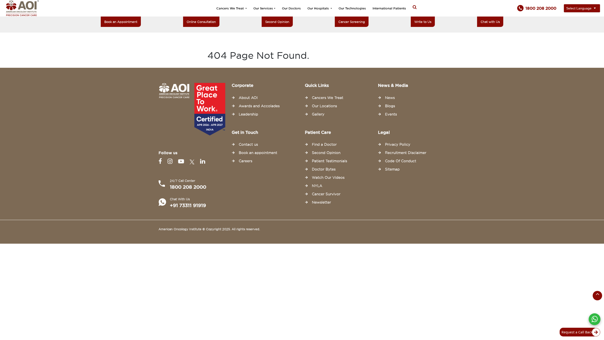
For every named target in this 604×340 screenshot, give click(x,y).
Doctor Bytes (324, 169)
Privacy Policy (397, 144)
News (390, 98)
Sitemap (392, 169)
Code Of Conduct (400, 161)
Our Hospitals (318, 8)
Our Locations (324, 106)
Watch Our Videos (328, 177)
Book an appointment (258, 153)
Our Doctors (291, 8)
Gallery (318, 114)
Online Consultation (201, 21)
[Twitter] (193, 161)
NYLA (317, 186)
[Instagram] (171, 161)
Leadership (248, 114)
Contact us (248, 144)
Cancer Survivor (326, 194)
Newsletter (321, 202)
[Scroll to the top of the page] (597, 295)
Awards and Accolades (259, 106)
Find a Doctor (324, 144)
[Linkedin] (202, 161)
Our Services (263, 8)
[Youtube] (182, 161)
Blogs (390, 106)
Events (391, 114)
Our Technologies (352, 8)
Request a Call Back (577, 332)
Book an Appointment (120, 21)
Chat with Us (490, 21)
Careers (245, 161)
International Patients (389, 8)
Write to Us (422, 21)
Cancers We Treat (230, 8)
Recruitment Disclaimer (405, 153)
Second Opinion (277, 21)
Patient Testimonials (329, 161)
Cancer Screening (351, 21)
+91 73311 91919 (188, 205)
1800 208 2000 (188, 187)
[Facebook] (161, 161)
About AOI (248, 98)
